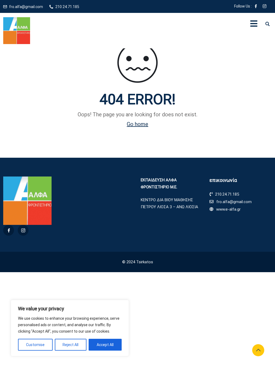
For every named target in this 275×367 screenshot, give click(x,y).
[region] (70, 328)
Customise (35, 345)
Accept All (105, 345)
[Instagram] (264, 7)
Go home (137, 124)
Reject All (70, 345)
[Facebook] (256, 7)
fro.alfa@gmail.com (26, 7)
